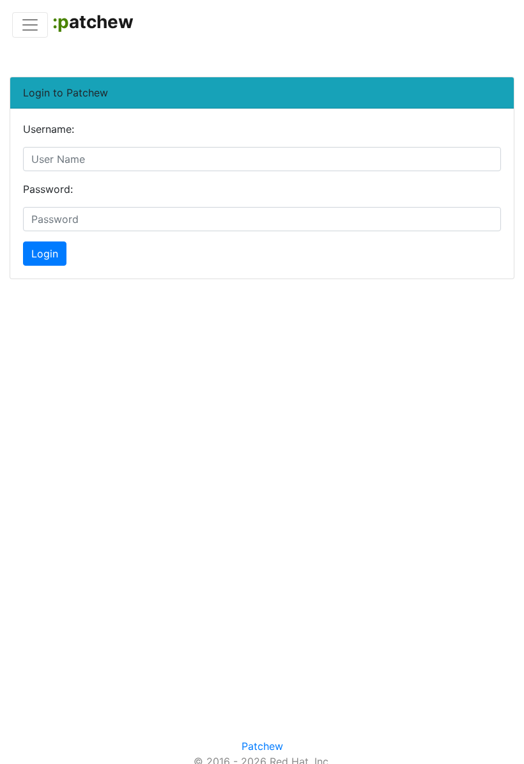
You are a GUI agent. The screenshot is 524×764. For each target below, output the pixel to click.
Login (44, 253)
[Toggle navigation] (30, 25)
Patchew (262, 746)
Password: (48, 189)
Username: (48, 129)
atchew (93, 22)
